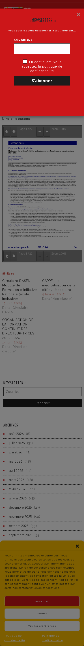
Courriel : (23, 39)
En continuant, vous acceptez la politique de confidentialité (42, 66)
